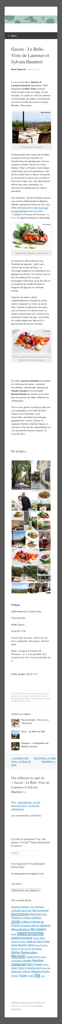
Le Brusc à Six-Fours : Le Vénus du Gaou (21, 761)
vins (43, 975)
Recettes (37, 960)
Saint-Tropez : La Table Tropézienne (45, 759)
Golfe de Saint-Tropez (40, 698)
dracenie (45, 925)
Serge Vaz (46, 968)
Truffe (31, 975)
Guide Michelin (19, 945)
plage (43, 957)
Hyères (31, 945)
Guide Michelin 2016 (20, 700)
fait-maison (38, 929)
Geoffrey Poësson (18, 941)
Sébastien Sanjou (40, 971)
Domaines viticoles (30, 925)
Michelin (18, 956)
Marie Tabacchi (18, 69)
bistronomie (20, 913)
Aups (32, 906)
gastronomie (24, 698)
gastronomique (22, 937)
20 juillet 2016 (33, 69)
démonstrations (20, 929)
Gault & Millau (39, 938)
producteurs (16, 960)
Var (37, 975)
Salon (45, 964)
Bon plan (42, 914)
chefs (15, 921)
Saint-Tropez (34, 964)
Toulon (23, 975)
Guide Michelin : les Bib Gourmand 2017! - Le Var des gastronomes (25, 806)
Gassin (14, 698)
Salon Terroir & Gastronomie (26, 967)
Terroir (14, 975)
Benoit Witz (27, 910)
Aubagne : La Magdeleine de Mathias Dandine (34, 744)
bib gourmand (40, 910)
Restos (32, 693)
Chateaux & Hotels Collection (26, 917)
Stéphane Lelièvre (20, 971)
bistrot (33, 914)
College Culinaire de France (34, 695)
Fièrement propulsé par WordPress (27, 1002)
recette (27, 960)
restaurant (18, 964)
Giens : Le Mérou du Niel (33, 731)
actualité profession (20, 906)
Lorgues (37, 948)
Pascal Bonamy (33, 956)
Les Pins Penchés (24, 949)
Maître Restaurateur (24, 952)
